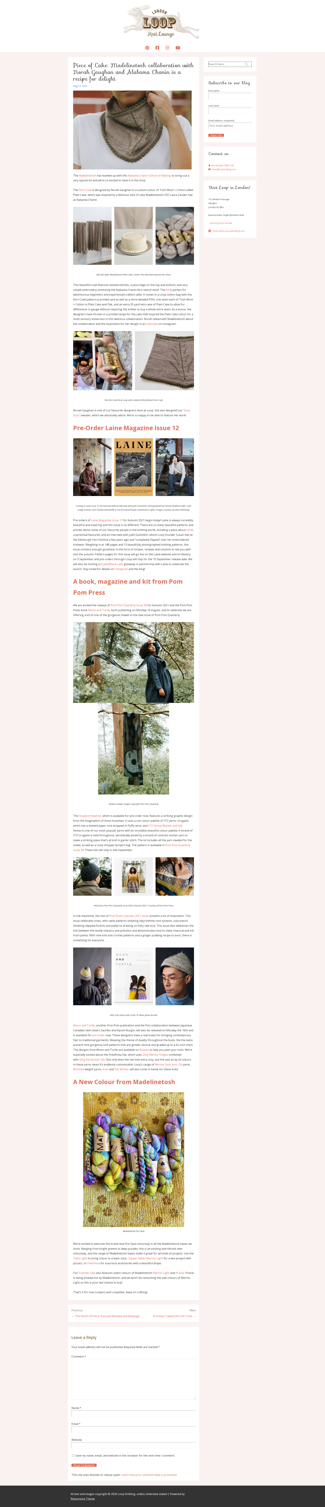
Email (74, 1424)
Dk (180, 1064)
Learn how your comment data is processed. (149, 1475)
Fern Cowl (85, 190)
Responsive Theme (83, 1499)
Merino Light (161, 1273)
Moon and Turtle (99, 610)
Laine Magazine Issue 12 (106, 520)
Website (76, 1440)
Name (75, 1408)
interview (152, 324)
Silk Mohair (122, 1069)
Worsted (78, 1069)
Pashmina (93, 1263)
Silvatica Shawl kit (90, 816)
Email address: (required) (221, 120)
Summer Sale (87, 1273)
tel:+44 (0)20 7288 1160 (222, 165)
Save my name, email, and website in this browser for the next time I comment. (125, 1455)
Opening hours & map (221, 222)
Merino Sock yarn (166, 1064)
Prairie (180, 1273)
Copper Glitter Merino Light (145, 1258)
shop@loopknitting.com (224, 169)
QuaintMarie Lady (111, 564)
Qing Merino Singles (155, 1055)
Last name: (214, 105)
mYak (189, 530)
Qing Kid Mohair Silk (92, 1059)
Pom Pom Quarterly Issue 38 (129, 605)
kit (167, 290)
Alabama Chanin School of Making (149, 175)
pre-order (98, 1035)
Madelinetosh (87, 175)
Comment (78, 1356)
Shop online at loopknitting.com (228, 230)
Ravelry (144, 1050)
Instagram (121, 569)
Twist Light (80, 1258)
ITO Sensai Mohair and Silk (165, 825)
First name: (214, 90)
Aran (105, 1069)
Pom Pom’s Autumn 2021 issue (128, 916)
